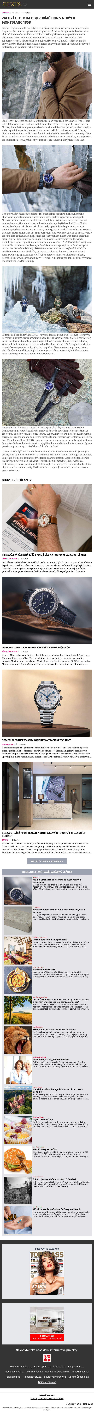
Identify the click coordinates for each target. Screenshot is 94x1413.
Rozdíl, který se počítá (45, 1149)
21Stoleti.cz (59, 1366)
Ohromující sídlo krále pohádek (50, 939)
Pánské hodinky (9, 559)
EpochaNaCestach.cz (57, 1371)
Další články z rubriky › (47, 861)
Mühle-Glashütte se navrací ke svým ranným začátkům (57, 881)
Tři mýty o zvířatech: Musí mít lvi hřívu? (54, 1029)
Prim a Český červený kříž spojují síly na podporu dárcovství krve (44, 554)
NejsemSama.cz (47, 1382)
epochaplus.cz (38, 1027)
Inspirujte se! (47, 1337)
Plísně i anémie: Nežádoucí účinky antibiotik (57, 1209)
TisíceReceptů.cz (32, 1376)
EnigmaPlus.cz (76, 1366)
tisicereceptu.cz (38, 1117)
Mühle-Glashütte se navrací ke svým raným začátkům (36, 647)
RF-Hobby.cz (86, 1404)
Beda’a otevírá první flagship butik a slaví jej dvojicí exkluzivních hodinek (44, 835)
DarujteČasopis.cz (78, 1376)
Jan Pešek (27, 13)
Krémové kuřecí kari (44, 969)
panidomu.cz (37, 1207)
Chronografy (8, 744)
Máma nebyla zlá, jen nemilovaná (51, 1059)
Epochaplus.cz (42, 1366)
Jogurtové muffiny (43, 1119)
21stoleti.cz (37, 907)
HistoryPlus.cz (35, 1371)
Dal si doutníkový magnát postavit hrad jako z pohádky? (58, 1090)
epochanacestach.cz (40, 997)
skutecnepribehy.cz (39, 1057)
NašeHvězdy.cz (80, 1371)
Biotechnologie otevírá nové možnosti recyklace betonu (59, 910)
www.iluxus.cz (47, 1395)
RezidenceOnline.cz (21, 1366)
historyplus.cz (37, 1087)
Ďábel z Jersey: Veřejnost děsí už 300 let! (54, 1179)
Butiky (5, 840)
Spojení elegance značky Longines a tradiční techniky (36, 740)
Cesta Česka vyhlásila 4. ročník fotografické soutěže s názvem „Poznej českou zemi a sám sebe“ (61, 1000)
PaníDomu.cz (13, 1376)
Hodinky (5, 13)
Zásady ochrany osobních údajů (47, 1398)
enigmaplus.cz (38, 1177)
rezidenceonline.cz (39, 937)
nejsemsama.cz (38, 967)
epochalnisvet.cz (38, 1147)
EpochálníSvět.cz (14, 1371)
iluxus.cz (36, 877)
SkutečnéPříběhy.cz (55, 1376)
